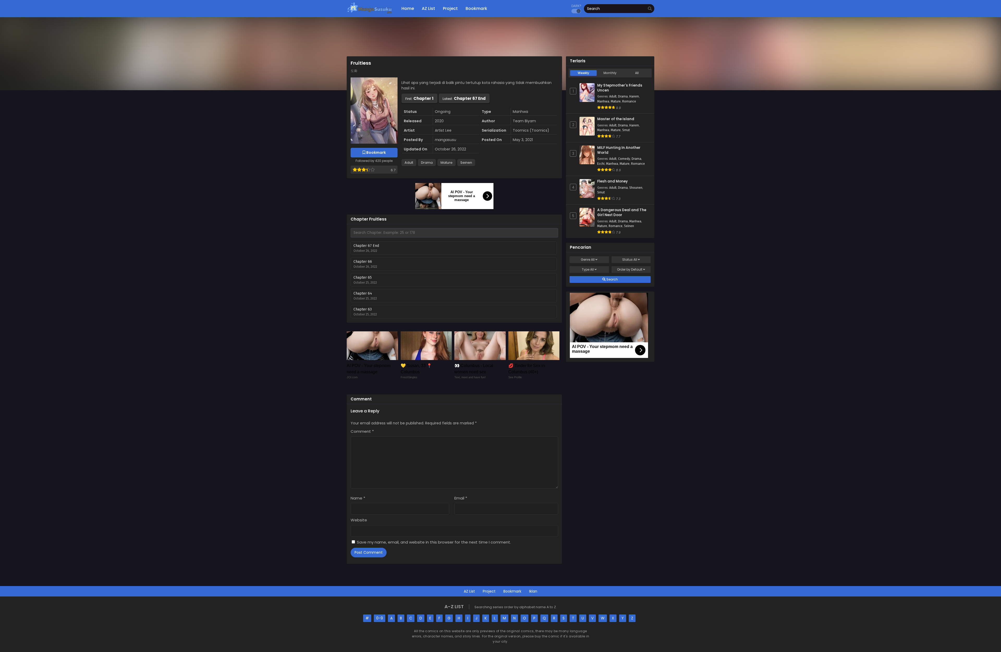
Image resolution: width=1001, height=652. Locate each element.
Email (460, 498)
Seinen (466, 162)
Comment (362, 431)
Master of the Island (615, 119)
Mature (447, 162)
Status (629, 259)
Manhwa (603, 101)
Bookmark (512, 591)
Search (612, 279)
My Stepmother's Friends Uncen (619, 88)
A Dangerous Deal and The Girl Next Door (621, 212)
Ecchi (601, 164)
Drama (427, 162)
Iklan (533, 591)
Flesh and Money (612, 181)
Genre (588, 259)
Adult (409, 162)
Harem (634, 96)
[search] (650, 9)
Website (359, 520)
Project (489, 591)
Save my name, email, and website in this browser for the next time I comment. (434, 542)
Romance (629, 101)
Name (358, 498)
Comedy (624, 159)
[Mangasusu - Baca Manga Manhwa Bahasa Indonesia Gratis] (369, 13)
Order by (629, 269)
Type (588, 269)
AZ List (469, 591)
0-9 (379, 618)
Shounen (635, 188)
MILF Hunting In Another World (618, 150)
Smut (626, 130)
